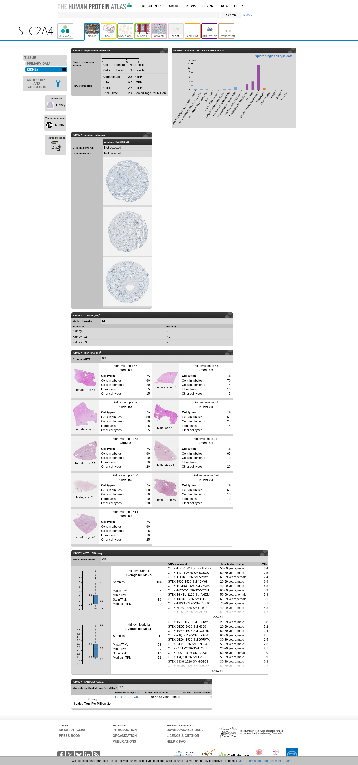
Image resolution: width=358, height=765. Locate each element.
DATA (224, 5)
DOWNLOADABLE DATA (185, 730)
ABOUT (174, 5)
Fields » (247, 15)
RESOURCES (152, 5)
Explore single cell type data (273, 56)
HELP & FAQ (176, 741)
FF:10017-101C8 (126, 697)
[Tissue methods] (55, 146)
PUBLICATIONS (124, 741)
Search (231, 15)
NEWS (191, 5)
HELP (238, 5)
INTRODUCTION (125, 730)
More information (249, 761)
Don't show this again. (276, 761)
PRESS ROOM (70, 736)
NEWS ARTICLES (72, 730)
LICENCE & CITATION (183, 736)
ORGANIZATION (125, 736)
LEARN (208, 5)
